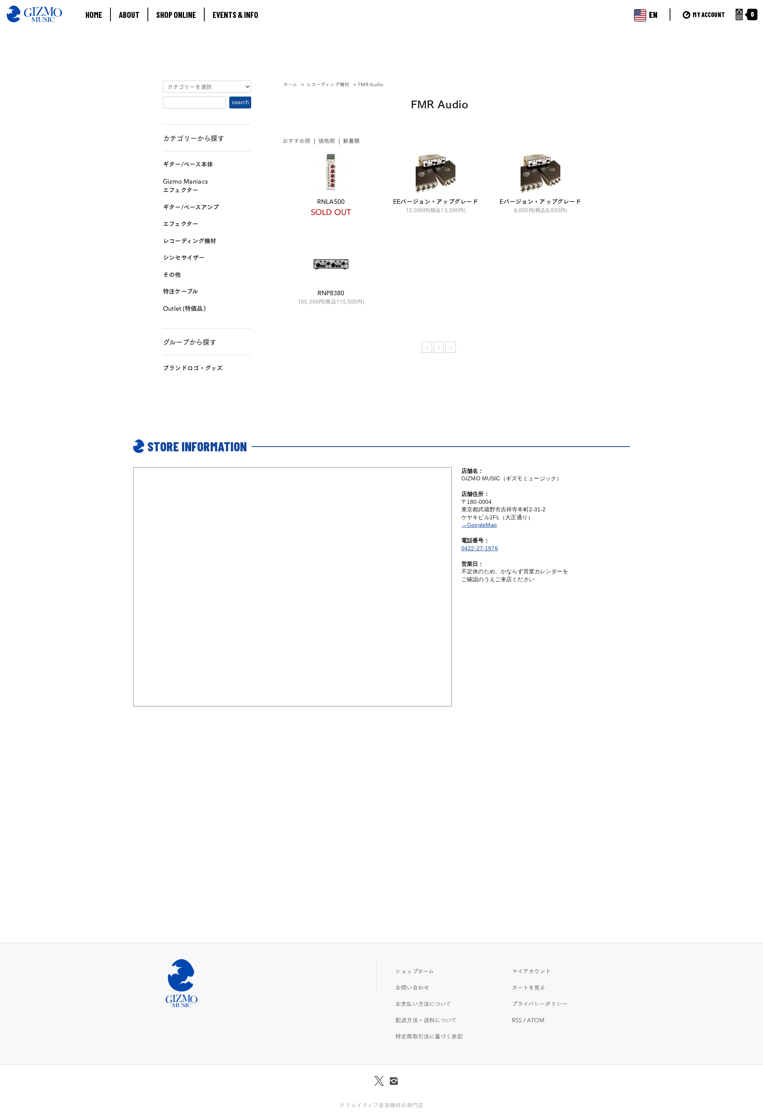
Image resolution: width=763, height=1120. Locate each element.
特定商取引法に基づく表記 (429, 1036)
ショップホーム (414, 971)
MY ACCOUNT (708, 14)
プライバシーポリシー (539, 1003)
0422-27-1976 (479, 548)
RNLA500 (331, 200)
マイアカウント (531, 971)
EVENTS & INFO (235, 14)
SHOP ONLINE (176, 14)
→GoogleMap (479, 525)
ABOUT (129, 14)
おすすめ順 (297, 140)
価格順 (326, 140)
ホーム (290, 84)
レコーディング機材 (327, 84)
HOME (93, 14)
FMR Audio (370, 84)
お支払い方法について (423, 1003)
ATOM (535, 1020)
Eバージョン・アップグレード (540, 200)
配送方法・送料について (426, 1020)
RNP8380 (331, 292)
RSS (517, 1020)
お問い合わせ (412, 987)
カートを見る (529, 987)
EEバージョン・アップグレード (435, 200)
